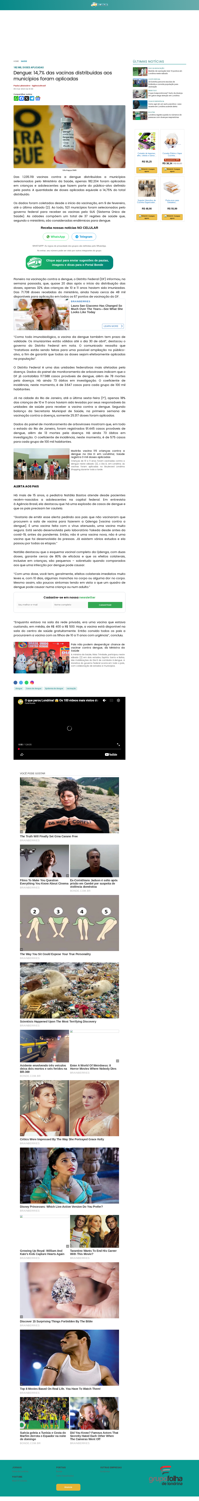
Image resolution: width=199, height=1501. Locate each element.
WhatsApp (58, 236)
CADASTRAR (105, 605)
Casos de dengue (33, 688)
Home (16, 61)
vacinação (71, 688)
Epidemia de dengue (54, 688)
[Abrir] (10, 5)
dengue (18, 688)
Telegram (86, 236)
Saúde (24, 61)
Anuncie (68, 1487)
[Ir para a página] (99, 5)
